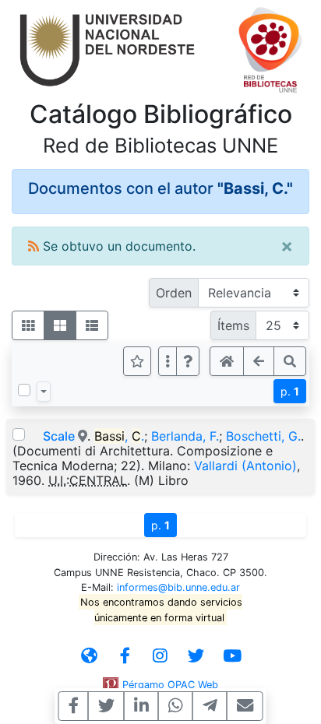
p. (289, 391)
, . (119, 436)
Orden (174, 292)
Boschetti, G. (263, 436)
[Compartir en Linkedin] (141, 706)
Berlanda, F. (185, 436)
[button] (187, 361)
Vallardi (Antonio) (245, 465)
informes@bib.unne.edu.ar (178, 587)
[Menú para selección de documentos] (44, 391)
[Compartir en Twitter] (106, 706)
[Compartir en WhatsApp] (175, 706)
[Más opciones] (167, 361)
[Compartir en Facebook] (73, 706)
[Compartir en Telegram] (210, 706)
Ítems (233, 325)
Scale (60, 436)
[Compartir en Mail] (245, 706)
